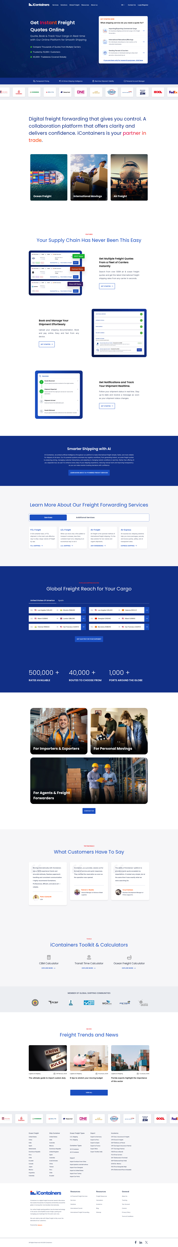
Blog (97, 1208)
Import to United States (76, 1170)
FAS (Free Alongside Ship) (118, 1166)
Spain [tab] (61, 600)
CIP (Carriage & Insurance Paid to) (121, 1145)
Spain (30, 1145)
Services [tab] (48, 517)
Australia (52, 1143)
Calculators (99, 1200)
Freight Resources (101, 1196)
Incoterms (99, 1204)
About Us (124, 1196)
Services (73, 1200)
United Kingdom (54, 1151)
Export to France (95, 1145)
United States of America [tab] (42, 600)
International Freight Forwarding (79, 1212)
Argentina (32, 1172)
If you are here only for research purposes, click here (123, 60)
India (30, 1143)
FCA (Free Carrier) (116, 1154)
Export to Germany (96, 1137)
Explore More (47, 968)
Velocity (40, 1225)
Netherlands (32, 1148)
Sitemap (98, 1212)
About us (94, 5)
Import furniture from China (78, 1161)
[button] (123, 5)
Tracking (124, 1200)
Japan (30, 1166)
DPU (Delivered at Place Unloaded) (121, 1169)
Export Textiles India (96, 1151)
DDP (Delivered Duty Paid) (119, 1160)
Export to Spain (95, 1143)
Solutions (73, 1204)
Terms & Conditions (127, 1216)
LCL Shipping (74, 1137)
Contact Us (132, 5)
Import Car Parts (75, 1176)
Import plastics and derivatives (79, 1164)
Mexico (31, 1169)
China (30, 1140)
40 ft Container (74, 1152)
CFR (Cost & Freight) (117, 1140)
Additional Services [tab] (85, 517)
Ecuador (31, 1160)
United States (33, 1137)
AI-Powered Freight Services (78, 1196)
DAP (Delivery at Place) (118, 1143)
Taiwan (51, 1166)
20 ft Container (74, 1149)
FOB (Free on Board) (117, 1151)
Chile (30, 1157)
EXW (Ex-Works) (116, 1163)
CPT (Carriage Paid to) (117, 1148)
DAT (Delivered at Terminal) (119, 1157)
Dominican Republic (34, 1151)
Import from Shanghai (76, 1167)
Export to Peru (95, 1140)
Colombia (31, 1175)
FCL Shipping (74, 1140)
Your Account (126, 1204)
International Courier (76, 1208)
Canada (31, 1163)
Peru (30, 1154)
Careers (124, 1208)
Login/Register (143, 5)
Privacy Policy (126, 1212)
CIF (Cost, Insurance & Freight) (120, 1137)
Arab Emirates (53, 1160)
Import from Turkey (75, 1173)
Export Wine (94, 1148)
